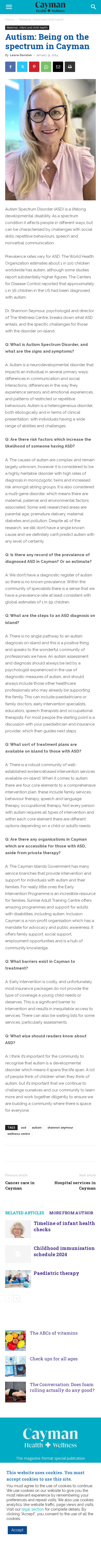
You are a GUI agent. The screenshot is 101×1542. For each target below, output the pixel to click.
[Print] (70, 67)
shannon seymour (60, 1127)
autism (37, 1127)
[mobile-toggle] (9, 7)
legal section (33, 1509)
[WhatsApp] (46, 67)
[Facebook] (10, 67)
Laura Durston (21, 55)
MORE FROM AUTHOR (71, 1212)
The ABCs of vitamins (54, 1333)
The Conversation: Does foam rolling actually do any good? (62, 1387)
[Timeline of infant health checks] (18, 1229)
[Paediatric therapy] (18, 1279)
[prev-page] (8, 1298)
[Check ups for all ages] (15, 1366)
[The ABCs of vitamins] (15, 1340)
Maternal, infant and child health (41, 19)
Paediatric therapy (56, 1273)
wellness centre (19, 1134)
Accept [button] (17, 1530)
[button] (93, 7)
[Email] (58, 67)
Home (9, 19)
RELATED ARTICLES (24, 1212)
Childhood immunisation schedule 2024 (64, 1251)
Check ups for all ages (54, 1359)
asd (23, 1127)
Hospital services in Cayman (75, 1185)
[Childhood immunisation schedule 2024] (18, 1254)
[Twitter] (22, 67)
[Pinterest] (34, 67)
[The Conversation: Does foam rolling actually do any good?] (15, 1392)
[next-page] (16, 1298)
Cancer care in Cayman (20, 1185)
